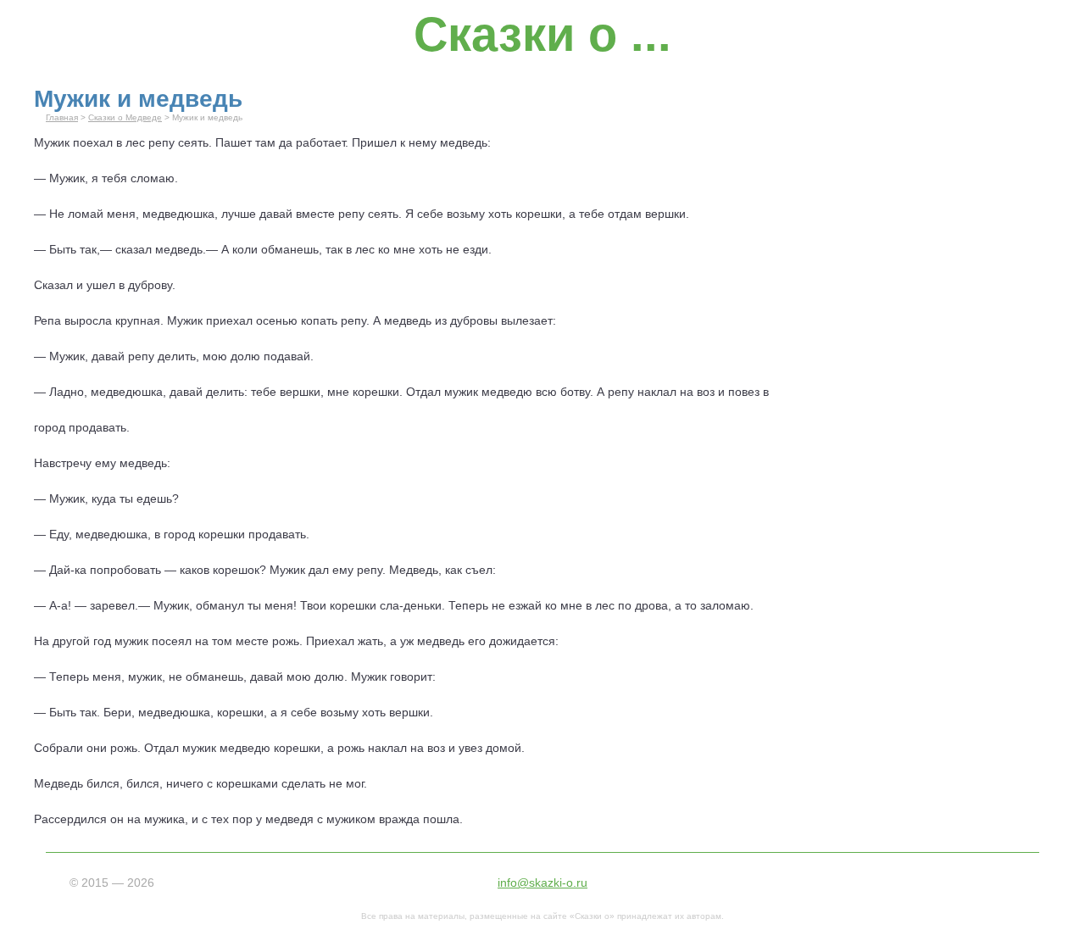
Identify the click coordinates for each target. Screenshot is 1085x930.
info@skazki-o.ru (542, 882)
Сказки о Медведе (125, 117)
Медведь (413, 569)
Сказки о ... (542, 34)
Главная (62, 117)
